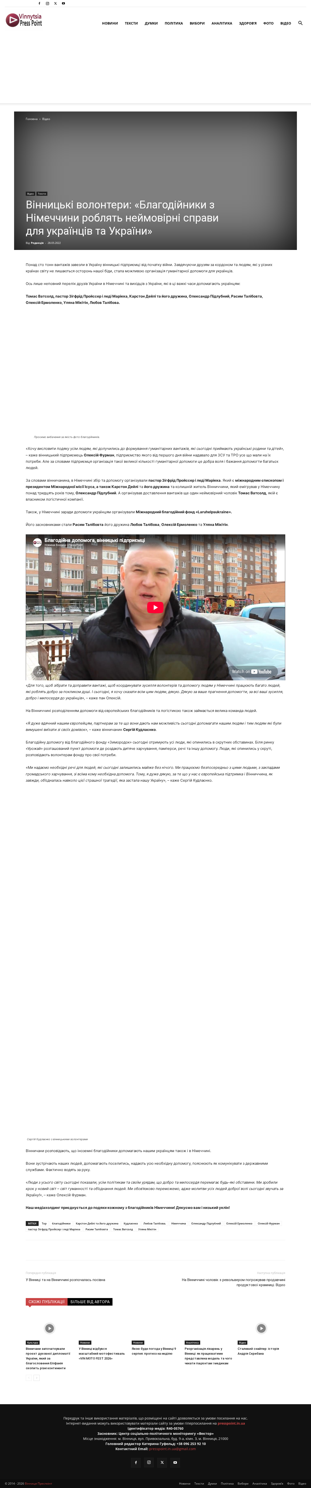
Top (44, 1221)
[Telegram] (90, 1248)
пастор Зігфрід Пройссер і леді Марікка (54, 1227)
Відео (285, 23)
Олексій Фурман (269, 1221)
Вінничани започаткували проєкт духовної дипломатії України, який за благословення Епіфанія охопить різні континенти (48, 1356)
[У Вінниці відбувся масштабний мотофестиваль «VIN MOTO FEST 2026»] (102, 1325)
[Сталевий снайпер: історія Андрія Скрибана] (261, 1325)
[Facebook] (39, 3)
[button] (300, 23)
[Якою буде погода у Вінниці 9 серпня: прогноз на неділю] (155, 1325)
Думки (151, 23)
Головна (32, 116)
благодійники (61, 1221)
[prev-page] (29, 1375)
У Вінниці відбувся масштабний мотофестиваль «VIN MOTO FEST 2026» (102, 1351)
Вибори (197, 23)
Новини (110, 23)
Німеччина (178, 1221)
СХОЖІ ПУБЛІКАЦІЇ (47, 1299)
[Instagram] (47, 3)
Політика (174, 23)
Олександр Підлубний (206, 1221)
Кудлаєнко (131, 1221)
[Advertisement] (155, 69)
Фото (268, 23)
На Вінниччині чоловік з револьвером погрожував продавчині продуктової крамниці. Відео (233, 1280)
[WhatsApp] (112, 1248)
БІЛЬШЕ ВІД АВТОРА (90, 1299)
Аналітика (222, 23)
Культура (32, 1340)
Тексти (131, 23)
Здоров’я (248, 23)
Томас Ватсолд (123, 1227)
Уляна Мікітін (147, 1227)
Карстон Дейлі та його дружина (97, 1221)
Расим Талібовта (97, 1227)
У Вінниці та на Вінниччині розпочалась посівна (65, 1277)
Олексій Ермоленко (239, 1221)
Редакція (37, 240)
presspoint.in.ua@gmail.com (172, 1446)
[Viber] (101, 1248)
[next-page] (37, 1375)
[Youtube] (63, 3)
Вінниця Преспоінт (38, 1481)
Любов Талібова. (154, 1221)
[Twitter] (55, 3)
